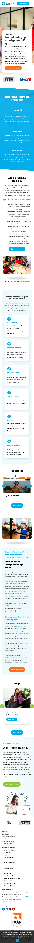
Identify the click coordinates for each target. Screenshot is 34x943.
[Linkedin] (3, 909)
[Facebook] (6, 909)
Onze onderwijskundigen (12, 581)
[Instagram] (10, 909)
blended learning (17, 631)
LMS (27, 633)
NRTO (14, 892)
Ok (17, 940)
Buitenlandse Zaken (13, 495)
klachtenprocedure (8, 902)
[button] (32, 3)
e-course (19, 628)
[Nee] (31, 936)
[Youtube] (13, 909)
